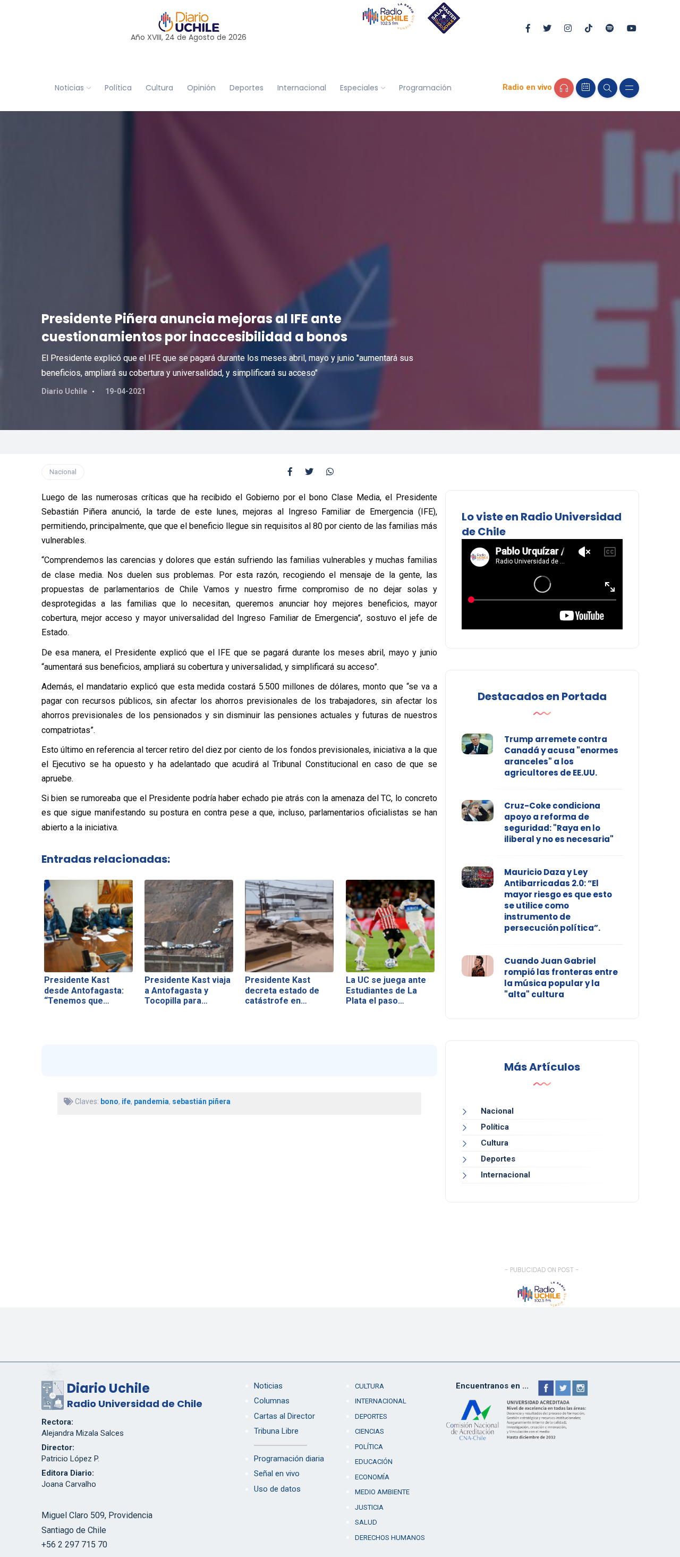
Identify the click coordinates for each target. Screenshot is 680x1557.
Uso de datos (277, 1489)
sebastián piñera (201, 1101)
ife (126, 1101)
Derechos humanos (390, 1538)
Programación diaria (289, 1458)
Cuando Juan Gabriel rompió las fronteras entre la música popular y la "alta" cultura (561, 977)
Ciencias (369, 1431)
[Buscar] (607, 88)
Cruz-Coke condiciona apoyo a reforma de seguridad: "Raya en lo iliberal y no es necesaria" (559, 822)
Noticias (69, 87)
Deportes (247, 87)
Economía (372, 1477)
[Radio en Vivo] (564, 88)
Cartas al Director (284, 1416)
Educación (374, 1462)
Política (118, 87)
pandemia (151, 1101)
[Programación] (586, 88)
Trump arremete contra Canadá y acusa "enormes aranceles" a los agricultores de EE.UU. (561, 756)
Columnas (272, 1400)
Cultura (159, 87)
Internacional (301, 87)
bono (109, 1101)
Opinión (201, 87)
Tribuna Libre (276, 1431)
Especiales (359, 87)
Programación (425, 87)
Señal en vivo (277, 1473)
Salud (366, 1522)
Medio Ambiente (382, 1492)
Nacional (62, 472)
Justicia (369, 1507)
